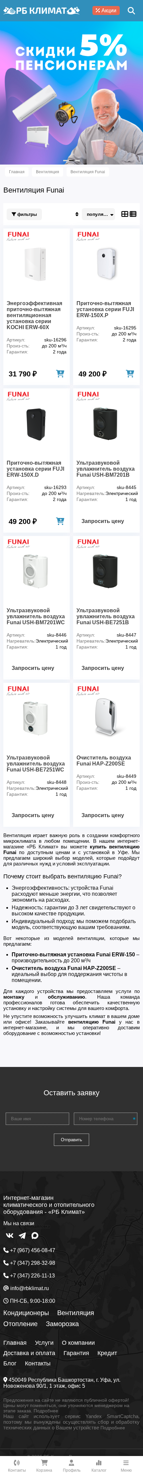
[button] (65, 160)
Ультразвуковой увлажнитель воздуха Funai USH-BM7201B (105, 469)
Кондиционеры (26, 1312)
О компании (78, 1342)
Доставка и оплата (29, 1353)
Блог (10, 1363)
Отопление (20, 1323)
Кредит (107, 1353)
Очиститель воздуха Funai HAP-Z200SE (103, 760)
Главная (15, 1342)
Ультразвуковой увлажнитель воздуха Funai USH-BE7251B (105, 616)
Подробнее (46, 1410)
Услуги (44, 1342)
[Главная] (41, 11)
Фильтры (26, 214)
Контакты (38, 1363)
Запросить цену (102, 521)
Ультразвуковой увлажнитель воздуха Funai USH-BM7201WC (36, 616)
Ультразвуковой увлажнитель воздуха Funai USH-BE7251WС (36, 763)
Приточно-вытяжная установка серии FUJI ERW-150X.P (105, 309)
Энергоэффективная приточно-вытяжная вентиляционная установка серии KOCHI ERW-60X (34, 315)
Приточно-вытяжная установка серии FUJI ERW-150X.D (35, 469)
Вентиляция (75, 1312)
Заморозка (62, 1323)
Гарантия (76, 1353)
